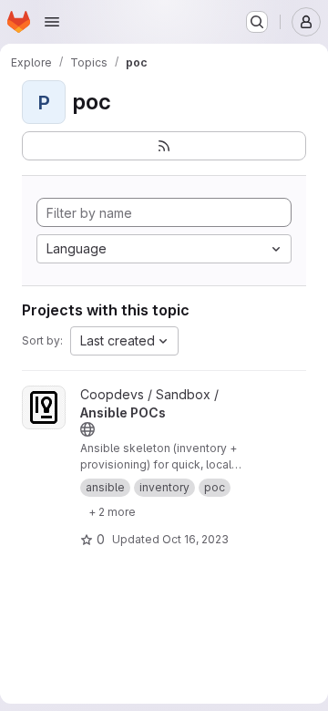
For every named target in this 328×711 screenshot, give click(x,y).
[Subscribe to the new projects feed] (164, 145)
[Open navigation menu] (52, 21)
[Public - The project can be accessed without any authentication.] (87, 429)
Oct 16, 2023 (195, 539)
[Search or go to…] (257, 22)
